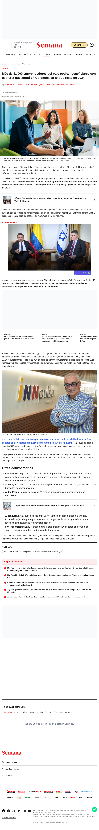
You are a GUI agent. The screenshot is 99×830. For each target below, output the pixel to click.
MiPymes (27, 551)
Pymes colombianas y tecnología (48, 551)
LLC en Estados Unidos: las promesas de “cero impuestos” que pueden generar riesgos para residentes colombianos (57, 339)
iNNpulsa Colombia (11, 551)
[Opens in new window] (8, 811)
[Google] (3, 811)
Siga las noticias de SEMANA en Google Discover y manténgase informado (39, 84)
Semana (5, 64)
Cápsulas (26, 64)
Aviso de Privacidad (11, 818)
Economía (15, 64)
